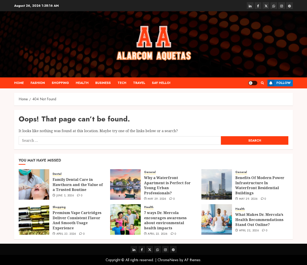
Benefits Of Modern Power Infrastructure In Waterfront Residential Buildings (259, 185)
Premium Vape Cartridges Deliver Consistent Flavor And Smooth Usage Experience (77, 220)
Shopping (60, 83)
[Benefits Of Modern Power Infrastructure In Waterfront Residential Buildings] (216, 184)
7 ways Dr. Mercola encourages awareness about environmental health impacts (165, 220)
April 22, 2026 (157, 234)
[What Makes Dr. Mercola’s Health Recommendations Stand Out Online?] (216, 219)
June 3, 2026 (65, 195)
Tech (122, 83)
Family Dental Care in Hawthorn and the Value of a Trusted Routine (78, 184)
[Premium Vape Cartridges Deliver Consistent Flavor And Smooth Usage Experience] (34, 219)
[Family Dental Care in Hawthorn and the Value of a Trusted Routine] (34, 184)
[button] (262, 83)
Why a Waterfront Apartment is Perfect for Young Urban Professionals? (167, 185)
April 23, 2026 (66, 234)
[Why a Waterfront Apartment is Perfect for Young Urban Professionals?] (125, 184)
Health (82, 83)
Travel (139, 83)
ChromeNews (168, 260)
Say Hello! (161, 83)
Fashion (38, 83)
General (150, 172)
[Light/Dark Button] (252, 83)
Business (103, 83)
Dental (57, 174)
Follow (283, 83)
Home (19, 83)
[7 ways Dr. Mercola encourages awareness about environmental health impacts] (125, 219)
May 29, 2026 (157, 199)
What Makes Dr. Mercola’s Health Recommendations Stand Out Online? (259, 219)
